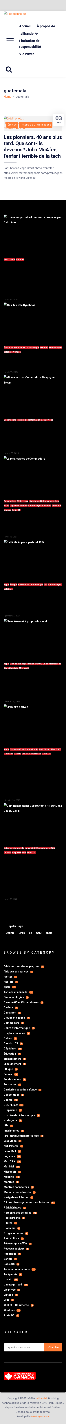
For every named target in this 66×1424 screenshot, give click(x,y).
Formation (12, 1084)
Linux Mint (30, 848)
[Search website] (10, 69)
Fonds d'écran (14, 1079)
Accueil (25, 26)
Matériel (20, 259)
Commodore (10, 420)
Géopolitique (13, 1094)
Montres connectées (18, 1187)
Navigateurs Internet (18, 1197)
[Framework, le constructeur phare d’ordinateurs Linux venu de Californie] (33, 234)
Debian (10, 1038)
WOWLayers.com (40, 1416)
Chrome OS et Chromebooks (24, 749)
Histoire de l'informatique (26, 347)
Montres (11, 1181)
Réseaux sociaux (16, 1248)
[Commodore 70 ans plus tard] (33, 475)
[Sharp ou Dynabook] (33, 322)
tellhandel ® (28, 33)
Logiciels (14, 505)
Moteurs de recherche (19, 1192)
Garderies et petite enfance (22, 1089)
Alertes (10, 976)
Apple (6, 584)
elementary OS (14, 1058)
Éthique (13, 584)
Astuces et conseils (14, 848)
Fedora (10, 1074)
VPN (24, 852)
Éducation (9, 347)
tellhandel (41, 1398)
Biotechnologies (16, 997)
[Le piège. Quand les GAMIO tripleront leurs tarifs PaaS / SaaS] (33, 638)
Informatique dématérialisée (23, 1135)
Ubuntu (17, 754)
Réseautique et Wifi (45, 848)
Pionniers (56, 505)
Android (10, 981)
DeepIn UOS (13, 1043)
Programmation (15, 1233)
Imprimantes (13, 1130)
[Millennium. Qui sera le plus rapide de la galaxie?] (33, 394)
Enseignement (14, 1063)
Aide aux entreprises (18, 971)
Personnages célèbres (39, 505)
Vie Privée (26, 54)
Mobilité (11, 1176)
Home (7, 96)
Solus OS (11, 1264)
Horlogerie (12, 1120)
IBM (45, 584)
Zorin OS (16, 510)
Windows (36, 754)
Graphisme (12, 1110)
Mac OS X (56, 749)
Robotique (12, 1253)
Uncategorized (15, 1284)
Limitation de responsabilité (30, 44)
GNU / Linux (9, 259)
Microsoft (24, 668)
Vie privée (27, 754)
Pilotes (10, 1223)
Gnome (10, 1099)
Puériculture (13, 1238)
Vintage (17, 352)
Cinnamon (12, 1012)
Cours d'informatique (19, 1028)
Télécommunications (19, 1269)
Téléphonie (12, 1274)
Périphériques (14, 1207)
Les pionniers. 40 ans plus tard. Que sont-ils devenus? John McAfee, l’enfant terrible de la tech (33, 146)
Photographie (14, 1217)
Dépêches (12, 1048)
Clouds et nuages (19, 664)
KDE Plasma (13, 1146)
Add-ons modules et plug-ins (23, 966)
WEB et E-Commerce (18, 1305)
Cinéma (10, 1007)
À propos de (46, 26)
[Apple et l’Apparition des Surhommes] (33, 559)
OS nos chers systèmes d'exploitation (29, 1202)
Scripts (10, 1258)
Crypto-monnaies (16, 1033)
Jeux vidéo (47, 420)
